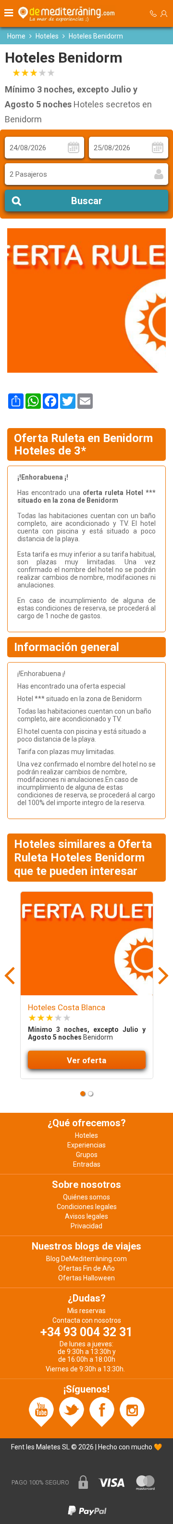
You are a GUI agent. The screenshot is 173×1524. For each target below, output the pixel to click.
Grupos (87, 1155)
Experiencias (86, 1145)
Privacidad (86, 1226)
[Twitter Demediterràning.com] (71, 1411)
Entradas (86, 1164)
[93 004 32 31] (153, 14)
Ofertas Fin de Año (86, 1268)
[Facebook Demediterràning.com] (101, 1411)
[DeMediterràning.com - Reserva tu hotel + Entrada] (67, 13)
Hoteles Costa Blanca (66, 1007)
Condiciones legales (87, 1207)
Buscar (86, 201)
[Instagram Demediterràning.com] (132, 1411)
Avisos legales (86, 1216)
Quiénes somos (86, 1197)
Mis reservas (86, 1311)
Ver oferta (86, 1060)
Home (16, 36)
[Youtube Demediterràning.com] (41, 1411)
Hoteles (47, 36)
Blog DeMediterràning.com (86, 1259)
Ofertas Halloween (86, 1278)
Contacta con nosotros (86, 1320)
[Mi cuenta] (164, 13)
